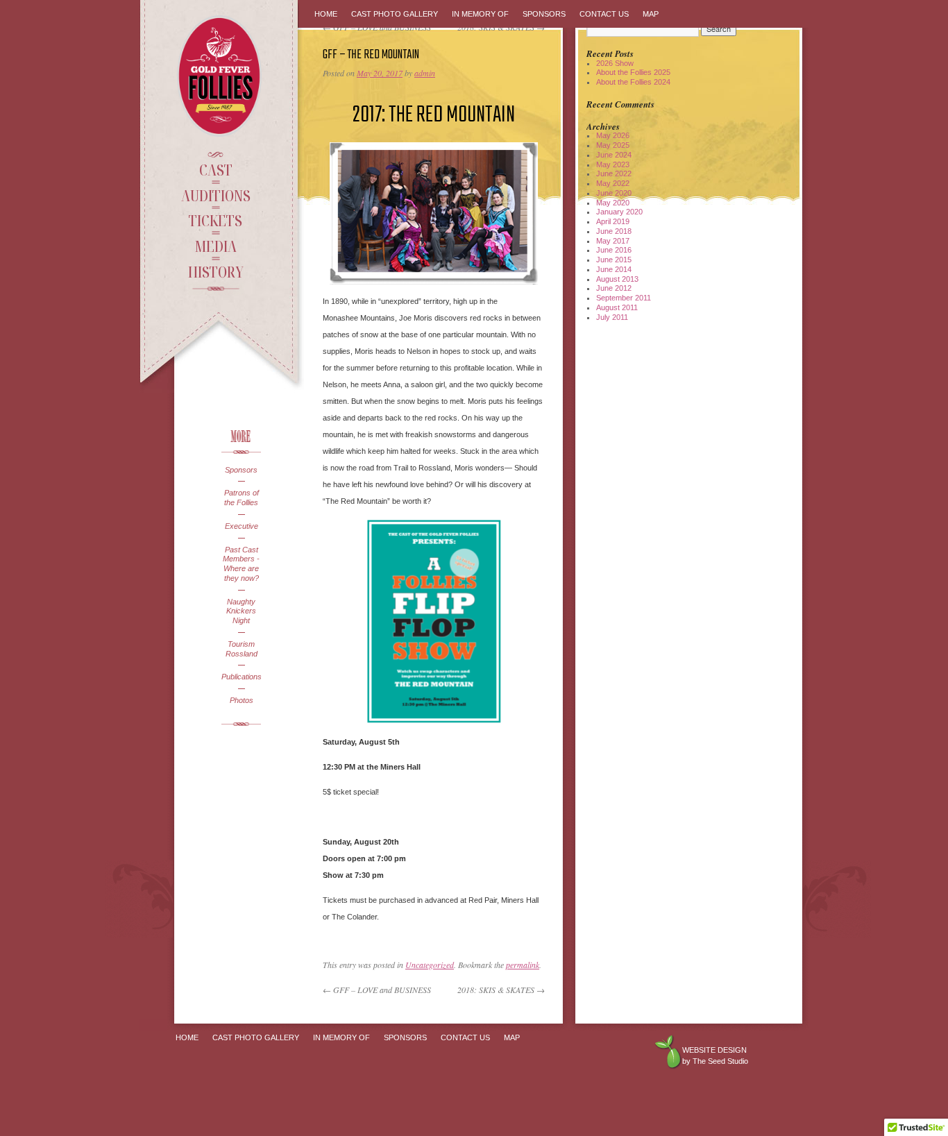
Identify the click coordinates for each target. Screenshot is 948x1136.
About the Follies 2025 (633, 72)
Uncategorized (429, 964)
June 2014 (614, 269)
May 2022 (612, 183)
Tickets (215, 220)
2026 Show (615, 63)
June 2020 (614, 193)
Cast (215, 169)
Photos (241, 700)
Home (325, 14)
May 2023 (612, 164)
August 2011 (617, 307)
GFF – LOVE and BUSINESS (377, 989)
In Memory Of (480, 14)
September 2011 (623, 298)
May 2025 (612, 145)
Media (215, 245)
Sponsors (241, 470)
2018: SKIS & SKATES (501, 989)
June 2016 (614, 250)
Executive (241, 526)
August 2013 (617, 279)
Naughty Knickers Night (241, 611)
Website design (714, 1050)
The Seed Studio (720, 1061)
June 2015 (614, 259)
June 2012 (614, 288)
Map (651, 14)
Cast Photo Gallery (394, 14)
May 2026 (612, 135)
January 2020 (619, 211)
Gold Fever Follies (220, 76)
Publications (241, 676)
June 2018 (614, 231)
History (216, 271)
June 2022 (614, 173)
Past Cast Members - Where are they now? (241, 563)
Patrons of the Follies (241, 498)
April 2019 (612, 221)
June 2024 (614, 155)
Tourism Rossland (241, 649)
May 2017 (612, 241)
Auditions (216, 195)
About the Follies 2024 (633, 82)
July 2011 (612, 317)
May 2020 (612, 202)
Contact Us (604, 14)
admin (424, 72)
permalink (522, 964)
